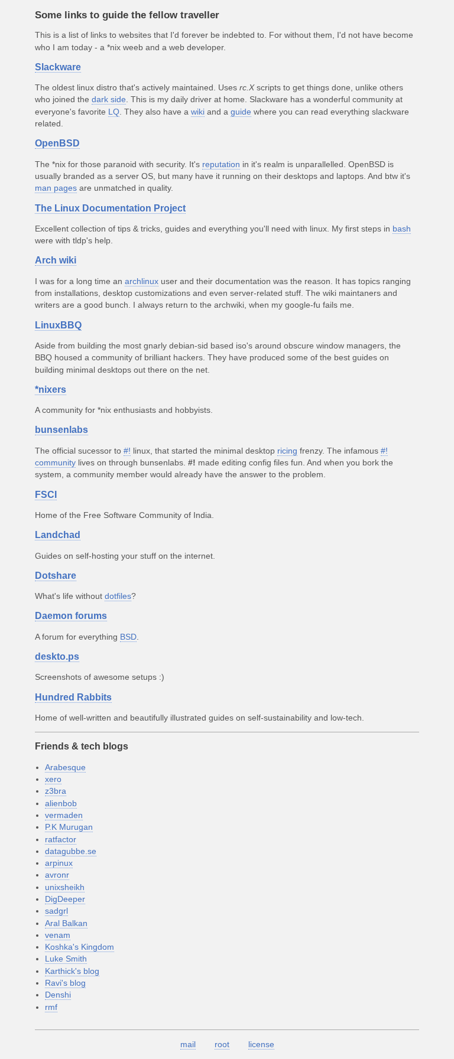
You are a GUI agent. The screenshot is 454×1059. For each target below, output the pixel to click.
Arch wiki (55, 260)
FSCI (46, 495)
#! (127, 450)
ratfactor (60, 839)
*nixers (50, 390)
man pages (56, 188)
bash (402, 228)
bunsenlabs (61, 430)
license (261, 1044)
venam (57, 935)
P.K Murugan (69, 827)
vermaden (64, 815)
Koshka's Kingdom (79, 947)
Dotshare (55, 576)
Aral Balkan (66, 923)
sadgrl (56, 910)
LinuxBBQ (58, 325)
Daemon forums (71, 616)
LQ (113, 111)
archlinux (141, 281)
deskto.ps (57, 656)
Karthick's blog (72, 971)
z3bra (55, 791)
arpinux (59, 863)
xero (53, 779)
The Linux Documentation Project (110, 208)
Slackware (58, 67)
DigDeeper (65, 899)
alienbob (61, 803)
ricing (287, 450)
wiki (198, 111)
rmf (51, 1007)
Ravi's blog (65, 983)
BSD (128, 636)
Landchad (57, 535)
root (222, 1044)
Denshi (58, 994)
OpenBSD (57, 143)
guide (241, 111)
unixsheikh (65, 887)
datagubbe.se (70, 851)
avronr (57, 874)
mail (188, 1044)
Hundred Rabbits (73, 697)
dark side (109, 99)
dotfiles (118, 596)
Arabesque (65, 767)
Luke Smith (66, 958)
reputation (221, 164)
